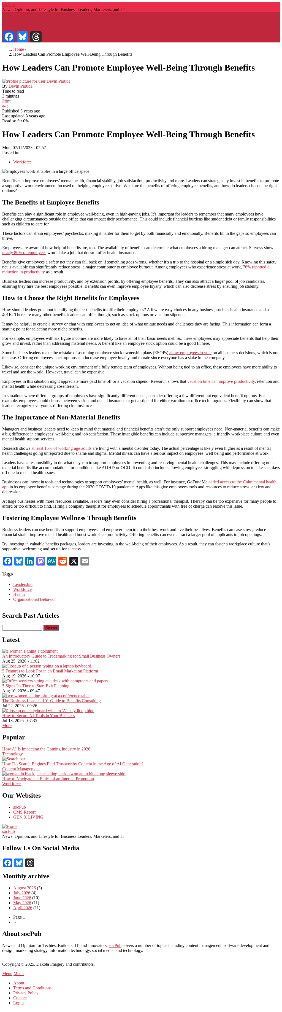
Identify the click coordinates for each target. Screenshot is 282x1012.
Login (18, 1002)
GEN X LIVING (28, 817)
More (7, 725)
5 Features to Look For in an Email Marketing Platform (50, 671)
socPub (8, 4)
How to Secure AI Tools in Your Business (38, 715)
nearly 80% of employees (24, 252)
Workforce (22, 162)
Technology (12, 754)
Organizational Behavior (34, 599)
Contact (20, 997)
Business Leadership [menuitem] (27, 23)
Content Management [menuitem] (107, 23)
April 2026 (22, 907)
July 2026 (21, 892)
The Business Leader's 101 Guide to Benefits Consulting (51, 700)
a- (4, 106)
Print (6, 101)
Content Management (21, 768)
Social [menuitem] (162, 23)
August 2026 (24, 888)
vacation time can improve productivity (221, 381)
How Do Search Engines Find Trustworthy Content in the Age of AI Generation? (72, 763)
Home (18, 49)
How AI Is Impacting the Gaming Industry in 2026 (46, 749)
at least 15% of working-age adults (61, 448)
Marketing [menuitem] (67, 23)
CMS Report (24, 812)
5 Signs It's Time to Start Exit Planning (35, 685)
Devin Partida (20, 86)
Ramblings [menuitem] (190, 23)
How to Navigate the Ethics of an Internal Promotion (48, 778)
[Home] (9, 826)
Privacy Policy (26, 993)
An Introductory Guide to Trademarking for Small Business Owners (61, 656)
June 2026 (22, 897)
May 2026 (22, 902)
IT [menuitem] (142, 23)
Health (19, 594)
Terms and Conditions (32, 988)
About (18, 983)
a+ (9, 106)
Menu (7, 973)
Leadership (22, 584)
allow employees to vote (190, 352)
